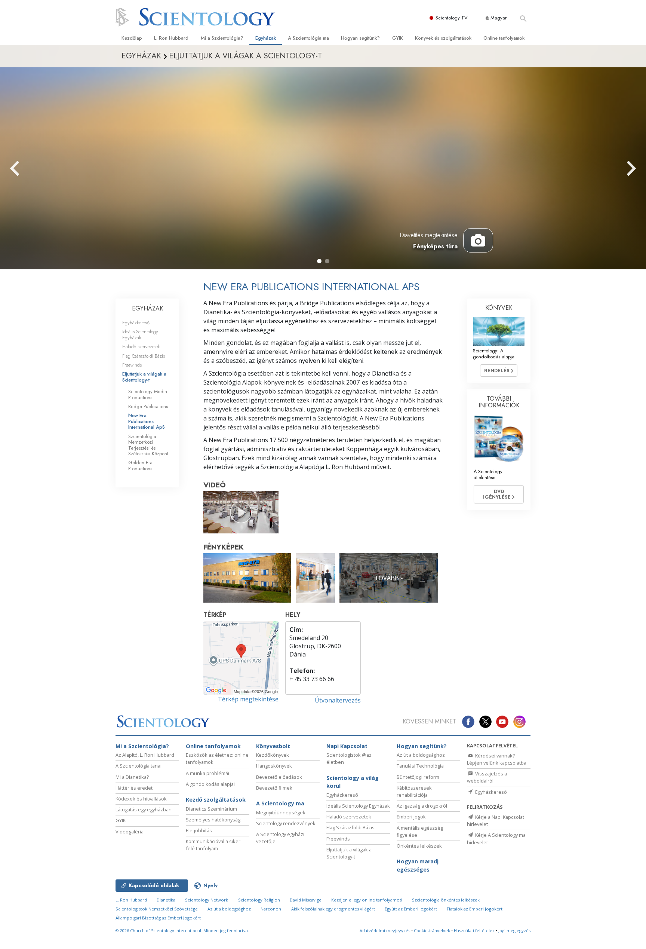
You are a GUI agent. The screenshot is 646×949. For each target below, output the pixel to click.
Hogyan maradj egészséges (418, 865)
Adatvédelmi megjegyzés (385, 930)
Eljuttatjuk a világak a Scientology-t (144, 376)
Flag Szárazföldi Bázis (143, 355)
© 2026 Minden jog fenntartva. (182, 930)
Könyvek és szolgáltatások (443, 38)
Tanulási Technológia (420, 765)
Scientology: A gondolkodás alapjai (494, 353)
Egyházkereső (136, 322)
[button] (319, 261)
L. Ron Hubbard (171, 38)
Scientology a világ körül (352, 782)
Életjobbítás (199, 830)
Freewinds (132, 364)
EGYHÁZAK (147, 308)
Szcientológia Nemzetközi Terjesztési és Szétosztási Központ (148, 445)
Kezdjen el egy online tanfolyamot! (366, 900)
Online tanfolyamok (504, 38)
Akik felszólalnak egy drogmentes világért (333, 909)
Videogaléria (130, 831)
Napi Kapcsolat (346, 746)
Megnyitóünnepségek (280, 812)
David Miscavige (306, 900)
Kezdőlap (131, 38)
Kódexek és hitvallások (141, 798)
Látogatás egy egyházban (144, 809)
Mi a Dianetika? (132, 777)
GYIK (397, 38)
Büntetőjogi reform (418, 777)
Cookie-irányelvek (432, 930)
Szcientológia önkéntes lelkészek (446, 900)
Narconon (271, 909)
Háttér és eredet (134, 787)
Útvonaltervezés (338, 700)
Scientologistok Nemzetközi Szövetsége (157, 909)
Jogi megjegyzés (514, 930)
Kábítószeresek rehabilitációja (414, 791)
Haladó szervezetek (141, 346)
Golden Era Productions (140, 465)
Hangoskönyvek (274, 765)
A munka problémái (207, 773)
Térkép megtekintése (248, 699)
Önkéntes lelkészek (419, 845)
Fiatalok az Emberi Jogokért (474, 909)
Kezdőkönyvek (272, 754)
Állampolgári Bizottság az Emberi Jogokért (158, 918)
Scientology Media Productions (147, 394)
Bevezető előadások (279, 777)
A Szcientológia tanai (139, 765)
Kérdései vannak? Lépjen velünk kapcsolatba (496, 759)
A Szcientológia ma (308, 38)
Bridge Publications (148, 406)
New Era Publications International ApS (146, 421)
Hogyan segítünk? (360, 38)
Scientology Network (206, 900)
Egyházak (265, 38)
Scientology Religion (259, 900)
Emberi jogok (411, 816)
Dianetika (166, 900)
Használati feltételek (474, 930)
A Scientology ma (280, 803)
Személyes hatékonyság (213, 819)
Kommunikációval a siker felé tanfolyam (213, 845)
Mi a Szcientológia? (222, 38)
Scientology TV (452, 17)
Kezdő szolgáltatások (216, 799)
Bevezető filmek (274, 787)
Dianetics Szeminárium (211, 808)
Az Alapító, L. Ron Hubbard (145, 754)
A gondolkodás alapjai (210, 784)
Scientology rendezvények (286, 823)
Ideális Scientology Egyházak (140, 334)
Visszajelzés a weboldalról (487, 777)
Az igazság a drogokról (422, 805)
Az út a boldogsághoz (421, 754)
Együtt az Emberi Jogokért (411, 909)
